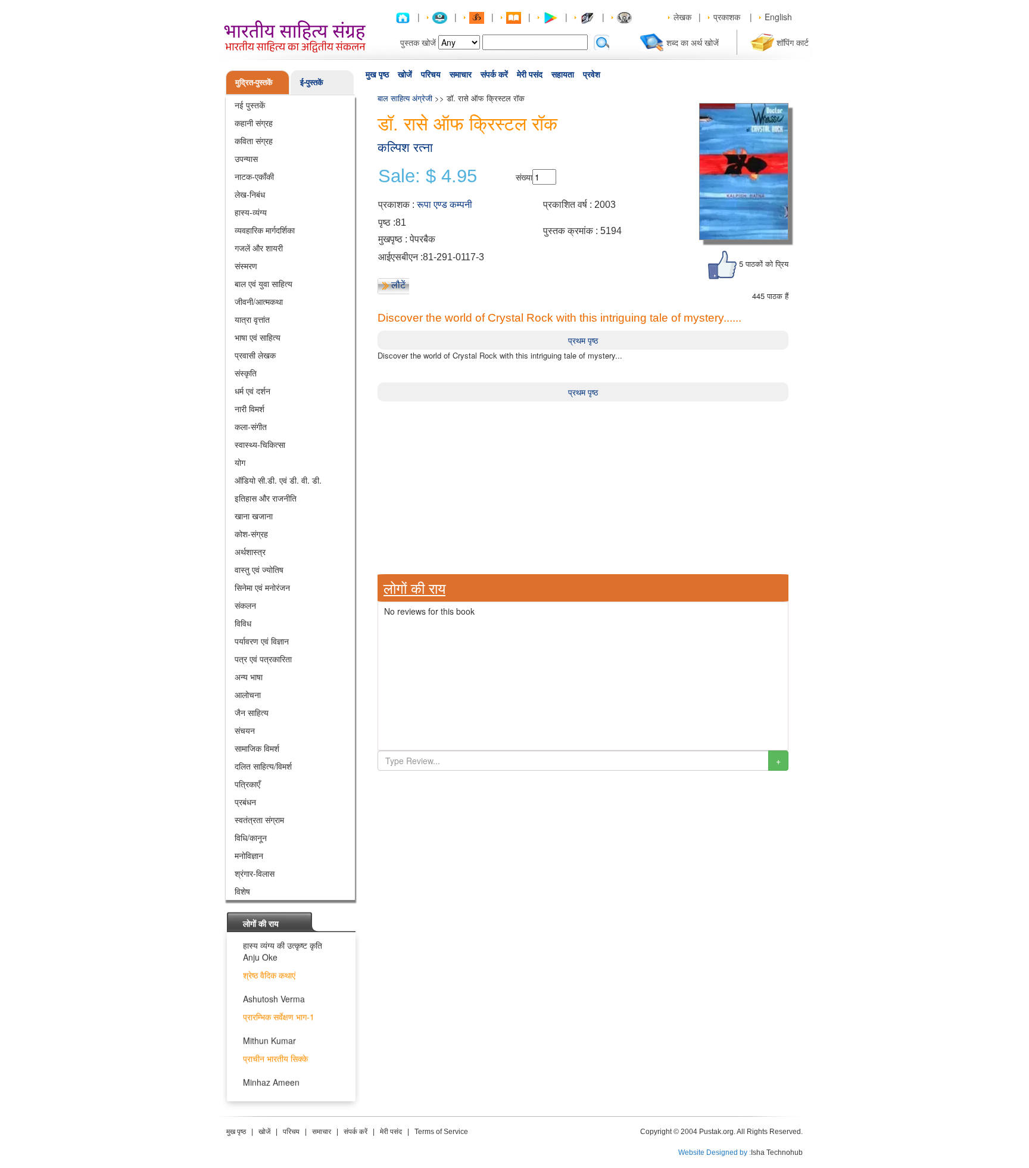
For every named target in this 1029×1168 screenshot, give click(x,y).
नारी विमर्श (249, 409)
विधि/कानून (251, 837)
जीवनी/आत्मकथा (259, 301)
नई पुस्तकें (250, 105)
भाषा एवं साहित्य (257, 337)
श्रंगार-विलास (255, 873)
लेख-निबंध (250, 194)
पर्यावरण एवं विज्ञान (262, 641)
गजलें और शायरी (259, 248)
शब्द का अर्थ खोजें (692, 42)
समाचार (461, 74)
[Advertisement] (583, 484)
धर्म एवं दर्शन (252, 391)
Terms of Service (441, 1131)
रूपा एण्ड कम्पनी (444, 205)
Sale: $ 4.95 (427, 176)
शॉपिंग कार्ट (793, 42)
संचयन (245, 730)
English (778, 17)
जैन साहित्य (252, 712)
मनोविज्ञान (249, 855)
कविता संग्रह (254, 141)
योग (240, 462)
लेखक (682, 17)
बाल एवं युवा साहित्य (263, 283)
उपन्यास (246, 158)
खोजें (405, 74)
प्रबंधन (245, 802)
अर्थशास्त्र (250, 551)
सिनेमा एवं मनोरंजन (262, 587)
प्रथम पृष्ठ (583, 340)
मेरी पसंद (529, 74)
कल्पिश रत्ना (405, 147)
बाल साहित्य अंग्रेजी (405, 98)
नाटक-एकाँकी (254, 176)
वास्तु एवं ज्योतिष (259, 569)
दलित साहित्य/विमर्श (263, 766)
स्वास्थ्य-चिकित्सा (260, 444)
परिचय (431, 74)
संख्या (524, 177)
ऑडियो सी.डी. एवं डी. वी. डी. (278, 480)
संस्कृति (246, 373)
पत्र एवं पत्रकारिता (263, 659)
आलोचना (248, 694)
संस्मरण (246, 266)
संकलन (245, 605)
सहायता (562, 74)
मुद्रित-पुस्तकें (254, 82)
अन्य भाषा (249, 677)
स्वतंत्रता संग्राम (259, 820)
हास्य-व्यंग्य (251, 212)
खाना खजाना (254, 516)
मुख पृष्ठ (377, 74)
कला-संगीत (251, 426)
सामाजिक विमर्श (257, 748)
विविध (243, 623)
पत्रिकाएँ (247, 784)
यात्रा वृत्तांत (252, 319)
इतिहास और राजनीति (266, 498)
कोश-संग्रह (251, 534)
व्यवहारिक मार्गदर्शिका (265, 230)
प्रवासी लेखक (255, 355)
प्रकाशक (726, 17)
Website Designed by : (714, 1152)
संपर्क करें (494, 74)
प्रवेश (591, 74)
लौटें (398, 284)
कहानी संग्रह (254, 123)
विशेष (242, 891)
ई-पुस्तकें (311, 82)
